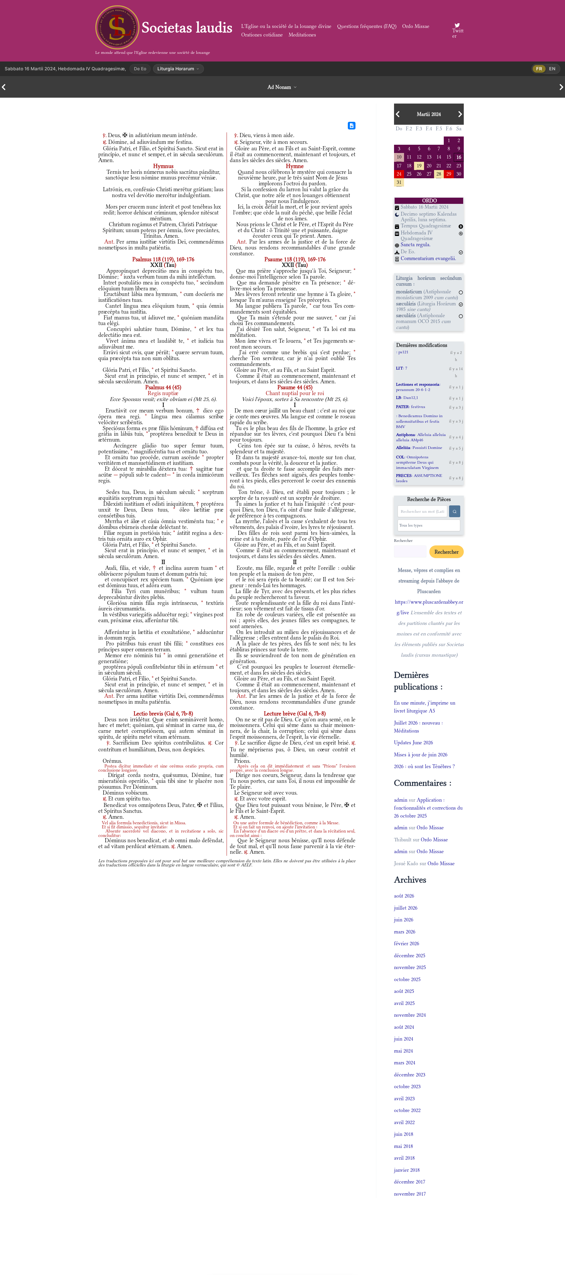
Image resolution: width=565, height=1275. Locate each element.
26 (419, 173)
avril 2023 (404, 1098)
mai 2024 (403, 1051)
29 (448, 173)
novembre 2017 (410, 1194)
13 (429, 156)
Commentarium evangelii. (428, 258)
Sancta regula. (416, 244)
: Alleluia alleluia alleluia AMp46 (421, 437)
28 (438, 173)
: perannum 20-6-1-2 (418, 387)
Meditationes (302, 35)
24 (399, 173)
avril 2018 (404, 1158)
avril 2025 (404, 1003)
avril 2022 (404, 1122)
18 (409, 165)
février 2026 (406, 943)
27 (429, 173)
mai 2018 (403, 1146)
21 (438, 165)
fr (539, 68)
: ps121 (402, 351)
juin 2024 (403, 1039)
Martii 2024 (429, 114)
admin (400, 800)
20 (429, 165)
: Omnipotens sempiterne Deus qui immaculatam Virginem (417, 462)
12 (419, 156)
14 (438, 156)
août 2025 (404, 991)
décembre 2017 (409, 1182)
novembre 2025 (410, 967)
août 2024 (404, 1027)
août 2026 (404, 896)
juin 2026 (403, 920)
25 (409, 173)
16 (458, 156)
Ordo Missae (415, 26)
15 (448, 156)
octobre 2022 (407, 1110)
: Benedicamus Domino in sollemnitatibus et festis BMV (419, 421)
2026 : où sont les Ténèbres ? (424, 766)
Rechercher (403, 540)
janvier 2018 (407, 1170)
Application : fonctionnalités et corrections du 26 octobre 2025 (428, 808)
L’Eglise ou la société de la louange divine (286, 26)
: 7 (401, 368)
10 (399, 156)
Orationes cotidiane (262, 35)
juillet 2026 (405, 908)
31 (399, 181)
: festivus (410, 406)
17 (399, 165)
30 (458, 173)
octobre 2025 (407, 979)
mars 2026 (404, 932)
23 (458, 165)
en (552, 68)
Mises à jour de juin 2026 (420, 755)
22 (448, 165)
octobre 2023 (407, 1086)
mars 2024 (404, 1063)
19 (419, 165)
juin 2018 (403, 1134)
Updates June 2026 (413, 742)
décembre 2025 (409, 955)
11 (409, 156)
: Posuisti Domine (419, 447)
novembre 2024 (410, 1015)
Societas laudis (187, 27)
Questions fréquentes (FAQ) (366, 26)
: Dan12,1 (407, 397)
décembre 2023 (409, 1075)
